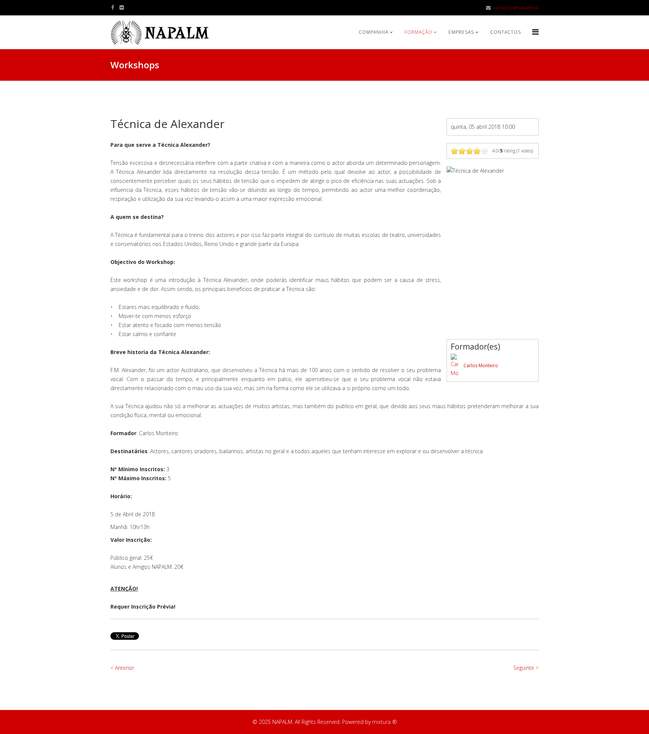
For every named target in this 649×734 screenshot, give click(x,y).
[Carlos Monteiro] (454, 366)
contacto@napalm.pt (516, 8)
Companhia (373, 32)
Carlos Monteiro (480, 365)
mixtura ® (384, 721)
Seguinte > (526, 667)
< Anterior (122, 667)
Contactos (505, 32)
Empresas (461, 32)
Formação (418, 32)
